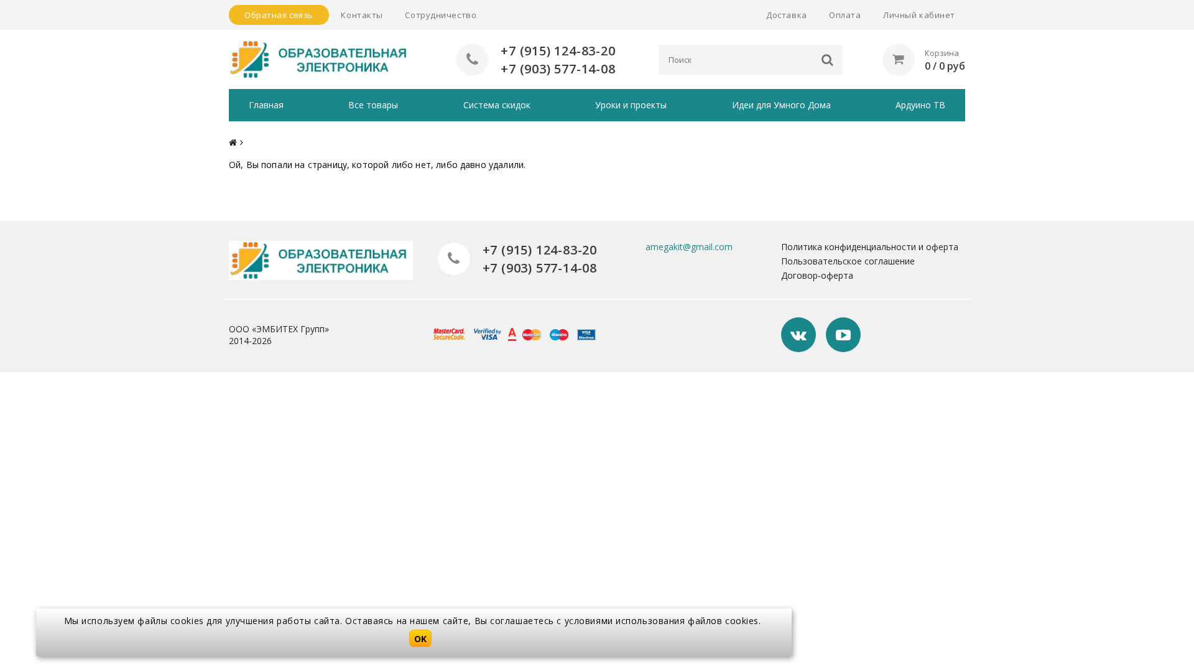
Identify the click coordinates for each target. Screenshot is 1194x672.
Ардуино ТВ (920, 105)
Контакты (361, 15)
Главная (266, 105)
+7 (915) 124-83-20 (558, 50)
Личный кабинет (919, 15)
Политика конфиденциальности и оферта (869, 247)
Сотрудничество (440, 15)
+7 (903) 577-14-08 (558, 68)
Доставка (786, 15)
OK (420, 639)
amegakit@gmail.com (689, 247)
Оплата (845, 15)
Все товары (373, 105)
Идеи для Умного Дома (781, 105)
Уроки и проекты (631, 105)
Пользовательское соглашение (848, 261)
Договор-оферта (817, 275)
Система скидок (496, 105)
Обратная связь (278, 15)
